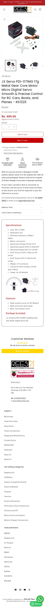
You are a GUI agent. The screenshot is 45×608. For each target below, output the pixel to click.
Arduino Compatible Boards (15, 482)
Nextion (7, 548)
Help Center (9, 426)
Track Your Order (11, 421)
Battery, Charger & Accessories (16, 520)
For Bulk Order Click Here (7, 164)
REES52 (7, 533)
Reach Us (8, 459)
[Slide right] (42, 66)
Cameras (7, 496)
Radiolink (8, 562)
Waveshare (8, 557)
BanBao (7, 571)
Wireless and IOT (11, 511)
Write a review (22, 351)
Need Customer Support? (22, 165)
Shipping (4, 119)
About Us (7, 455)
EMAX (6, 552)
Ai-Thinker (8, 543)
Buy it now (22, 140)
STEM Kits (8, 477)
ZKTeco (7, 567)
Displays (7, 492)
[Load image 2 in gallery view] (22, 65)
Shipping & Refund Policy (14, 436)
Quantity (4, 123)
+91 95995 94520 (19, 398)
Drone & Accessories (12, 501)
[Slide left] (2, 66)
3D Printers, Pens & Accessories (16, 506)
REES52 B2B (9, 445)
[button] (4, 9)
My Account (8, 417)
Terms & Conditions (12, 431)
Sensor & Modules (11, 487)
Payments (8, 450)
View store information (13, 153)
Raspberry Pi (9, 473)
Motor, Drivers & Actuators (14, 515)
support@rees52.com (21, 401)
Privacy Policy (10, 440)
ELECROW (8, 576)
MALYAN (7, 581)
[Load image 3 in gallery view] (34, 65)
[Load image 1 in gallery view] (10, 65)
